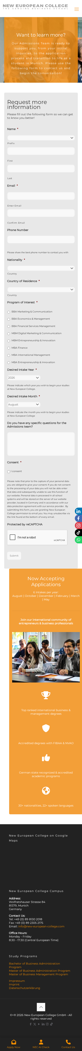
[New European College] (35, 5)
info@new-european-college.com (41, 926)
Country (12, 273)
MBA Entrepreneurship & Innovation (33, 362)
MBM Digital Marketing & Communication (37, 333)
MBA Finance (19, 347)
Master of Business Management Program (38, 974)
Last (9, 178)
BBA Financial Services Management (33, 326)
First (10, 160)
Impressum (17, 981)
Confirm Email (16, 222)
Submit (14, 555)
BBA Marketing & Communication (32, 311)
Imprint (14, 984)
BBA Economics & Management (31, 318)
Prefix (11, 143)
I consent (16, 471)
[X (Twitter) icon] (34, 1024)
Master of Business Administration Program (39, 970)
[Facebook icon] (30, 1024)
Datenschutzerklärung (24, 988)
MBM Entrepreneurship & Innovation (33, 340)
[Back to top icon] (41, 1007)
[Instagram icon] (47, 1024)
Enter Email (14, 205)
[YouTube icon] (38, 1024)
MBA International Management (31, 354)
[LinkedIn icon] (43, 1024)
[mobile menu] (76, 9)
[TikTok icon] (51, 1024)
